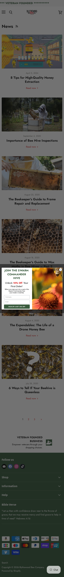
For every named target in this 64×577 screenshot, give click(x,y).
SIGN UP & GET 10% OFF (16, 306)
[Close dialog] (60, 269)
